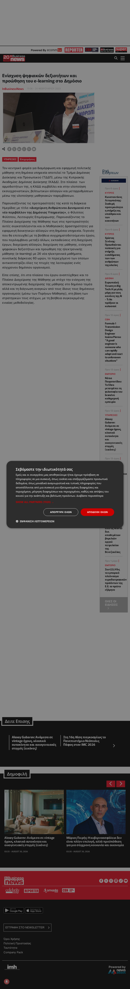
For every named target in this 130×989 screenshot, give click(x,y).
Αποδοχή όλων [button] (97, 512)
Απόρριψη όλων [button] (61, 512)
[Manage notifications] (6, 981)
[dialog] (64, 494)
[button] (65, 501)
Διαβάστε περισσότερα (90, 495)
